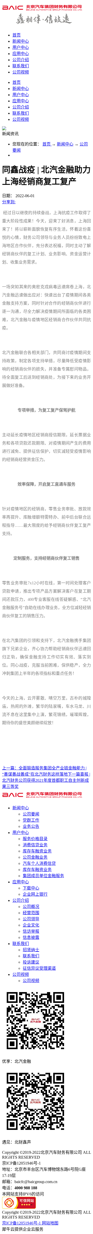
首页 (16, 35)
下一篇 (46, 780)
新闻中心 (65, 144)
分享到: (9, 202)
